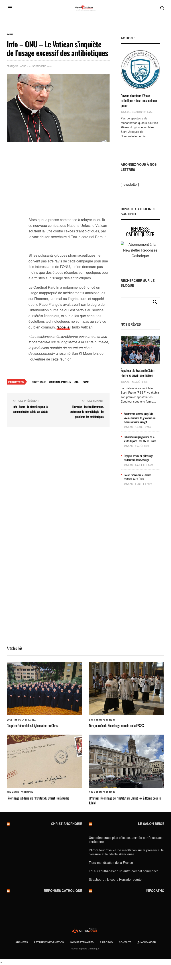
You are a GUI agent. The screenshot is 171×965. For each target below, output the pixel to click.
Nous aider (148, 942)
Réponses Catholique (63, 890)
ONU (76, 382)
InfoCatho (155, 890)
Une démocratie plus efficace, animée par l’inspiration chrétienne (126, 839)
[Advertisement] (69, 182)
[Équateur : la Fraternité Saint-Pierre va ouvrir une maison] (140, 350)
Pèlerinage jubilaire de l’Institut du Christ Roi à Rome (38, 798)
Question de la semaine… (21, 720)
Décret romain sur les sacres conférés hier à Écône (137, 477)
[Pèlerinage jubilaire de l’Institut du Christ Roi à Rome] (44, 761)
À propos (106, 942)
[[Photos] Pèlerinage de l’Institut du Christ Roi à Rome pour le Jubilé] (126, 761)
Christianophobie (66, 823)
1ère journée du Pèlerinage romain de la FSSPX (116, 725)
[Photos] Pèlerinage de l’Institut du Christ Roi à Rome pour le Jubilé (125, 800)
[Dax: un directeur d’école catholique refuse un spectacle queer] (140, 69)
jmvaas (125, 112)
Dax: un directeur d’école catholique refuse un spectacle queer (139, 100)
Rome (10, 34)
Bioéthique (39, 382)
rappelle (63, 327)
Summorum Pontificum (102, 720)
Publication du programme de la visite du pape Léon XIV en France (140, 439)
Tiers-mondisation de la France (111, 862)
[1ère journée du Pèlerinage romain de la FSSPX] (126, 688)
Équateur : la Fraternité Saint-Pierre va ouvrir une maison (138, 373)
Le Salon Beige (151, 823)
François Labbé (16, 66)
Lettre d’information (49, 942)
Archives (21, 942)
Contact (125, 942)
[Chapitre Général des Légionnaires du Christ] (44, 688)
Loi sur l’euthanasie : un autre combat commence (124, 871)
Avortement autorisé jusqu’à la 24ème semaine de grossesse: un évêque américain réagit (139, 417)
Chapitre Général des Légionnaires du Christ (33, 725)
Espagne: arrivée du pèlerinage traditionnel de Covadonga (138, 457)
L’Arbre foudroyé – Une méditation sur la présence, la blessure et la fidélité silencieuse (126, 852)
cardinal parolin (60, 382)
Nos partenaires (82, 942)
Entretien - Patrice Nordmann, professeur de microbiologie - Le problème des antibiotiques (87, 411)
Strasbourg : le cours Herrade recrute (115, 879)
